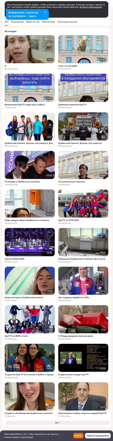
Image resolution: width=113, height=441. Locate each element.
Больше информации (91, 7)
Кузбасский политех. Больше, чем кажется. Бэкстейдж (30, 143)
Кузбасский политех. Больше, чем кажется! (80, 143)
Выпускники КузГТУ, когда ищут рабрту (25, 104)
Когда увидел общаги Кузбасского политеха (27, 220)
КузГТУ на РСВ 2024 (68, 220)
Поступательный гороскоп (71, 181)
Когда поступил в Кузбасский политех (24, 297)
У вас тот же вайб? (67, 66)
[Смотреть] (30, 49)
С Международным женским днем (75, 336)
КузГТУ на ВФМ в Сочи (16, 336)
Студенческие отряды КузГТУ (73, 374)
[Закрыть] (45, 12)
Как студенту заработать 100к (73, 297)
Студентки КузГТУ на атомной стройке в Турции (29, 374)
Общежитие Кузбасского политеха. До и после (81, 259)
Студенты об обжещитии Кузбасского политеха (29, 413)
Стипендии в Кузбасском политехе (22, 181)
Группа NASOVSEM (14, 259)
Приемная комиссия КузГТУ (72, 104)
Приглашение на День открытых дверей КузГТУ (82, 413)
